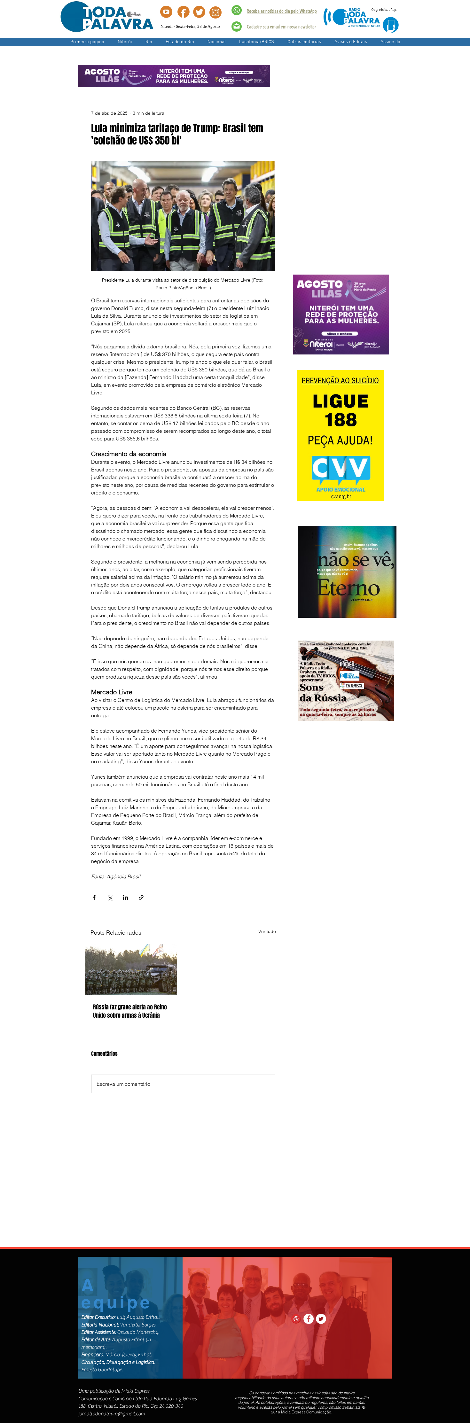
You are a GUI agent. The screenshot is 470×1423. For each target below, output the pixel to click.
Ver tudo (267, 931)
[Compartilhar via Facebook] (94, 897)
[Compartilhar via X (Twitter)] (110, 897)
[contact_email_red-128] (296, 1319)
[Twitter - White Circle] (321, 1319)
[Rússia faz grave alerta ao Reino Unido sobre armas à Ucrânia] (131, 969)
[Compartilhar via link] (141, 897)
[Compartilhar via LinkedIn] (125, 897)
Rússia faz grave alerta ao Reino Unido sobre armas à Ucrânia (130, 1011)
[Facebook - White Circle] (308, 1319)
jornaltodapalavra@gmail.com (111, 1414)
